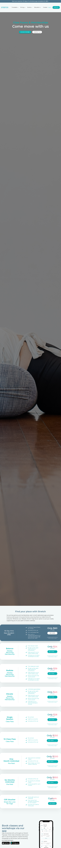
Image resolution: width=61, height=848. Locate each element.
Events (29, 7)
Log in (49, 7)
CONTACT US (37, 32)
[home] (6, 7)
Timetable (14, 7)
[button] (15, 7)
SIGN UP (56, 7)
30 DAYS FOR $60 (25, 32)
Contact (45, 7)
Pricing (22, 7)
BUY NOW (52, 633)
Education (37, 7)
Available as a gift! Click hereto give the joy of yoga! (52, 638)
